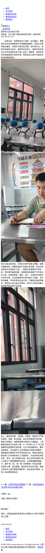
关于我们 (9, 11)
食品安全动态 (11, 14)
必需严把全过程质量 (16, 484)
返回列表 (5, 29)
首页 (7, 8)
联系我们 (9, 19)
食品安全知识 (11, 17)
